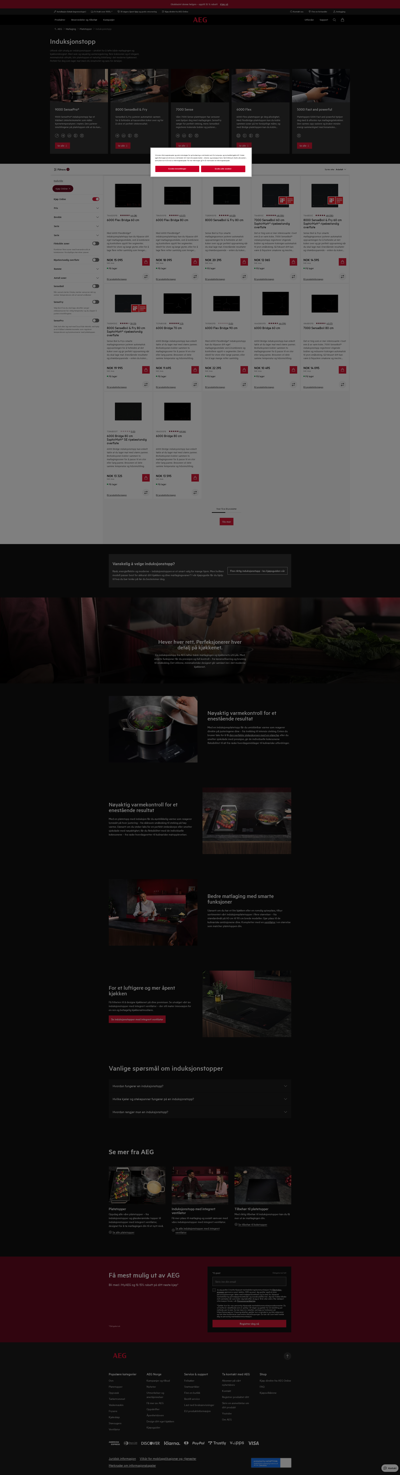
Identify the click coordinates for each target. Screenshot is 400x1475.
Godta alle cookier (223, 169)
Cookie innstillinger (177, 169)
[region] (201, 162)
